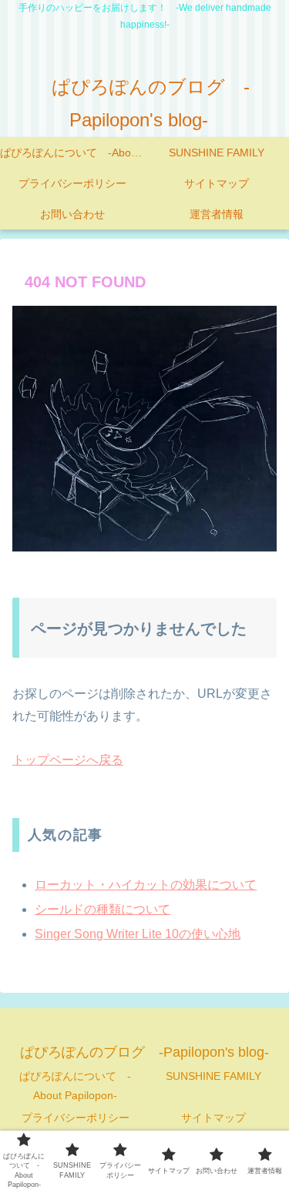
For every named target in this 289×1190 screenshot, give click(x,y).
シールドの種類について (102, 909)
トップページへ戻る (67, 759)
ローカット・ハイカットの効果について (146, 884)
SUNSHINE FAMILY (213, 1076)
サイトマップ (213, 1117)
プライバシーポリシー (75, 1117)
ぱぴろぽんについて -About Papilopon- (75, 1085)
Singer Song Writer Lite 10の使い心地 (137, 933)
